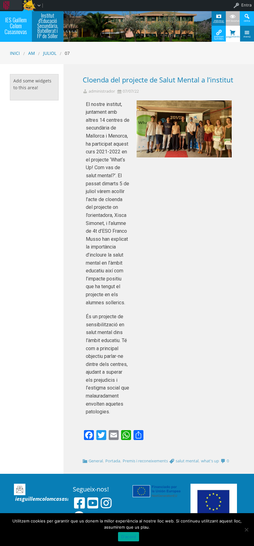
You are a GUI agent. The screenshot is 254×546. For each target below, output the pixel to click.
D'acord (128, 536)
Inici (15, 53)
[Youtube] (92, 503)
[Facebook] (79, 503)
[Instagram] (106, 503)
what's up (210, 461)
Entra (246, 4)
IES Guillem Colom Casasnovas (16, 25)
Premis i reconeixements (145, 461)
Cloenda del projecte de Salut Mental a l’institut (158, 79)
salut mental (187, 461)
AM (31, 53)
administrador (102, 91)
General (96, 461)
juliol (49, 53)
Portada (112, 461)
